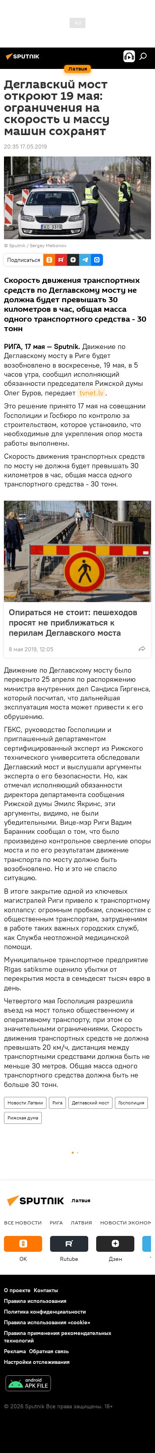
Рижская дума (23, 1118)
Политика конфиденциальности (45, 1311)
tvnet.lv (91, 392)
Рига (57, 1103)
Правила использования (35, 1300)
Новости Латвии (25, 1103)
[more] (142, 648)
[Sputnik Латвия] (24, 59)
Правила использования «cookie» (47, 1322)
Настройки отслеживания (37, 1361)
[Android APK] (28, 1384)
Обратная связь (49, 1351)
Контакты (46, 1290)
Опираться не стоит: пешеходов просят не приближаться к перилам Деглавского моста (73, 622)
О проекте (17, 1290)
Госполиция (131, 1103)
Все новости (23, 1222)
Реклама (15, 1351)
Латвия (81, 1222)
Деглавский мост (90, 1103)
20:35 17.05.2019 (25, 146)
